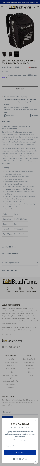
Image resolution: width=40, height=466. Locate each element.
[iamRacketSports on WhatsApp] (26, 459)
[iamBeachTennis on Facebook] (14, 459)
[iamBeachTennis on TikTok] (23, 459)
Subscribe (20, 453)
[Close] (35, 420)
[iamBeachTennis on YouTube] (20, 459)
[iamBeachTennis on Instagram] (17, 459)
